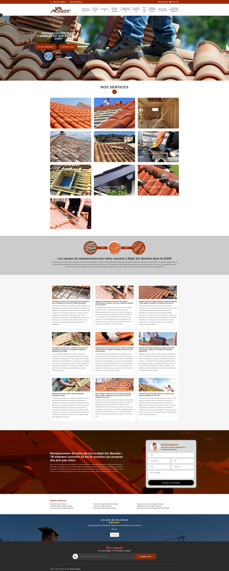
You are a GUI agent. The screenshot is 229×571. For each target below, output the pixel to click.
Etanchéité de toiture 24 (136, 9)
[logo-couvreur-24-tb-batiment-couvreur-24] (63, 10)
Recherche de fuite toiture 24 (114, 9)
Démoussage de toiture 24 (163, 9)
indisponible (59, 2)
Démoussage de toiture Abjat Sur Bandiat (61, 508)
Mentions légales (75, 569)
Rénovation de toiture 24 (86, 9)
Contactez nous (68, 47)
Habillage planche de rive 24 (152, 9)
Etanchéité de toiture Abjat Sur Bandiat (61, 506)
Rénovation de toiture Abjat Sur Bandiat (104, 508)
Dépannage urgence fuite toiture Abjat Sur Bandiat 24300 (153, 508)
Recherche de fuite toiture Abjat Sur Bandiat (105, 504)
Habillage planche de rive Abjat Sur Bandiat (149, 506)
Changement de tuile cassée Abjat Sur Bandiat (150, 504)
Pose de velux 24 (144, 10)
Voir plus (114, 535)
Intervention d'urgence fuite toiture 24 (174, 9)
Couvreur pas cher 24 (95, 9)
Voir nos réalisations (46, 47)
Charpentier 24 (104, 9)
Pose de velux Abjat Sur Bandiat (102, 506)
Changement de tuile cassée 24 (125, 9)
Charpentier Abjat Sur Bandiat (58, 504)
